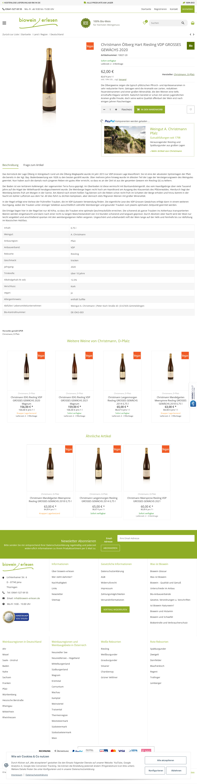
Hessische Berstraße (13, 700)
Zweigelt (154, 654)
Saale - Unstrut (10, 660)
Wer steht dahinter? (62, 576)
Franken (6, 683)
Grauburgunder (109, 660)
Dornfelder (155, 660)
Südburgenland (60, 669)
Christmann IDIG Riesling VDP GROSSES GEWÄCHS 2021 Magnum (74, 400)
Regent (153, 671)
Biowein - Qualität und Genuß (165, 582)
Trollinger (155, 677)
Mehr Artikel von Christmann (166, 151)
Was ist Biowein (158, 576)
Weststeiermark (60, 720)
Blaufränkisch (157, 665)
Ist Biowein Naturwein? (162, 605)
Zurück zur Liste (10, 34)
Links (54, 588)
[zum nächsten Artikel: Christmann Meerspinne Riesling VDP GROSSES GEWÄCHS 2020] (190, 34)
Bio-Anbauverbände (160, 594)
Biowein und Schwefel (161, 616)
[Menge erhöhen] (116, 109)
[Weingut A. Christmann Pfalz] (124, 140)
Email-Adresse (108, 540)
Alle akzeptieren (165, 760)
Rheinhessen (9, 717)
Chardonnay (107, 671)
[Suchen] (184, 23)
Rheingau (7, 705)
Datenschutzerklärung (37, 774)
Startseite (146, 9)
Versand (122, 79)
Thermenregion (60, 715)
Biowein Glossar (158, 571)
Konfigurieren (156, 770)
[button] (138, 9)
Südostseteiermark (61, 732)
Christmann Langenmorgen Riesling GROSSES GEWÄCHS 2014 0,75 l (123, 400)
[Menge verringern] (104, 109)
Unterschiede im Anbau (162, 588)
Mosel (5, 654)
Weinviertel (57, 703)
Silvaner (105, 665)
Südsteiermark (59, 726)
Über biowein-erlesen (63, 571)
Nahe (5, 671)
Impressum (16, 774)
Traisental (57, 709)
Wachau (56, 692)
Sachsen (6, 677)
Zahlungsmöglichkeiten (113, 594)
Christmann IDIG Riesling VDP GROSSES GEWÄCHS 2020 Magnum (26, 400)
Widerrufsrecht (109, 582)
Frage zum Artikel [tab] (33, 165)
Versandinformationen (112, 599)
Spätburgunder (158, 648)
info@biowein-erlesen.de (27, 598)
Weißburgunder (109, 654)
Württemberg (9, 694)
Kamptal (56, 698)
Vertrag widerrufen (115, 609)
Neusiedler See (59, 652)
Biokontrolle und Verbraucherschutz (169, 622)
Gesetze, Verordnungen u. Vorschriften (170, 599)
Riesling (105, 648)
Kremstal (56, 680)
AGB (103, 576)
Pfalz (4, 688)
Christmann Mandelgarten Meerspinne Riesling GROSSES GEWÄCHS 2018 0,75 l (170, 400)
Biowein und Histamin (161, 611)
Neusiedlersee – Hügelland (66, 658)
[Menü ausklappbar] (4, 23)
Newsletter (57, 594)
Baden (5, 665)
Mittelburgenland (61, 663)
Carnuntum (58, 686)
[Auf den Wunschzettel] (191, 109)
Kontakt (174, 9)
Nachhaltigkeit (59, 582)
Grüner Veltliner (109, 677)
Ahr (4, 648)
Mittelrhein (8, 711)
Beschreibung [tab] (10, 165)
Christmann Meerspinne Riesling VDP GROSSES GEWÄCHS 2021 (147, 499)
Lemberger (155, 683)
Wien (54, 738)
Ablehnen (176, 770)
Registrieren (160, 9)
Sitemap (56, 599)
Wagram (56, 675)
